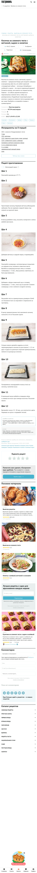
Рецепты (12, 871)
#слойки (22, 447)
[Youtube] (19, 693)
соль (2, 151)
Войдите (31, 657)
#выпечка (17, 445)
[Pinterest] (15, 693)
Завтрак (19, 120)
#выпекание (16, 447)
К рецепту (4, 76)
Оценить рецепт (9, 10)
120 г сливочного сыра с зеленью (12, 140)
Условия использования (18, 607)
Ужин (3, 123)
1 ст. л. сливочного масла (9, 145)
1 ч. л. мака (4, 147)
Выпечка (10, 123)
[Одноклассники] (12, 693)
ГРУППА (5, 543)
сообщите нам (5, 441)
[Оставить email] (18, 593)
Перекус (32, 120)
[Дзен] (23, 693)
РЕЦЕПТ (5, 632)
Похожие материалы (20, 10)
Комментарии (31, 10)
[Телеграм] (4, 693)
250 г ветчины (5, 136)
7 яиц (3, 134)
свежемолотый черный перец (10, 149)
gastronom (6, 53)
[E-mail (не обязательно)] (18, 668)
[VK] (8, 693)
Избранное (26, 871)
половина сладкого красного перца (12, 143)
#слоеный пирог (29, 447)
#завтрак (10, 447)
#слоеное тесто (24, 445)
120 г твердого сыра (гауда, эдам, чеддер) (14, 138)
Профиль (33, 871)
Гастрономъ (4, 871)
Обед (25, 120)
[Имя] (18, 663)
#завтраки (4, 447)
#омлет (31, 445)
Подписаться (18, 598)
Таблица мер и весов (18, 156)
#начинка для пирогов (7, 445)
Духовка (4, 120)
